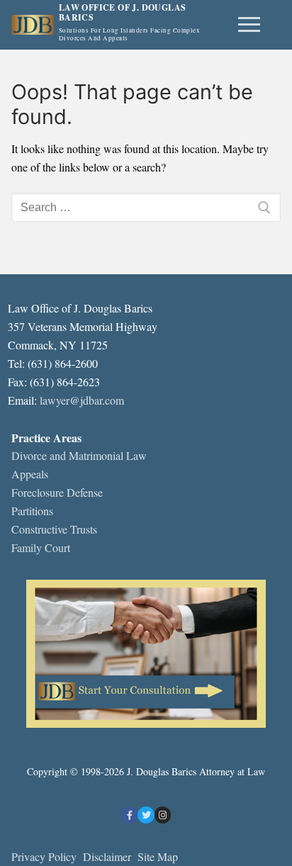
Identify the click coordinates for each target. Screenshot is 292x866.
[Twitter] (145, 814)
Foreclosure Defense (57, 492)
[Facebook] (129, 814)
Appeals (29, 473)
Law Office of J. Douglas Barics (122, 13)
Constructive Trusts (54, 529)
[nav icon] (249, 25)
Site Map (157, 856)
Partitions (32, 510)
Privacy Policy (44, 856)
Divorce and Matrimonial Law (79, 455)
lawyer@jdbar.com (82, 400)
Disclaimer (109, 856)
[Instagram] (163, 814)
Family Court (40, 547)
